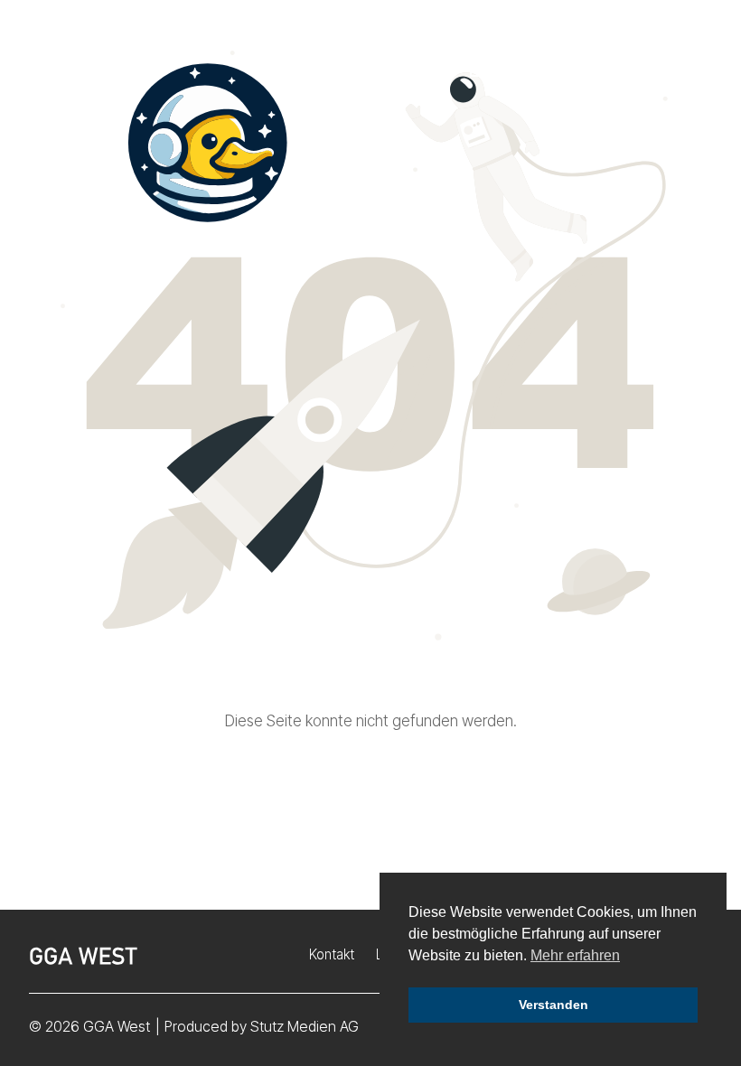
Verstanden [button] (553, 1004)
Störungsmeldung (551, 51)
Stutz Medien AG (304, 1026)
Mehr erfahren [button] (575, 955)
